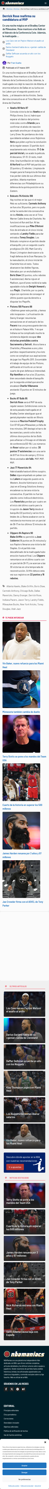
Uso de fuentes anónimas (13, 1435)
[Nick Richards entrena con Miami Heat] (24, 1301)
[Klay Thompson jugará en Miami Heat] (24, 1083)
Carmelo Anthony (11, 590)
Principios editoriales (11, 1410)
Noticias (9, 9)
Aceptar (24, 1465)
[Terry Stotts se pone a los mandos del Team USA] (24, 1195)
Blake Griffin (27, 586)
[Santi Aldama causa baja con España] (24, 1327)
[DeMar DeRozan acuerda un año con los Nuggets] (24, 1057)
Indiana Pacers (10, 599)
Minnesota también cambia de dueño (21, 711)
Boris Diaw (39, 586)
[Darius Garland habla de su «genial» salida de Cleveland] (24, 1030)
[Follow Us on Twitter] (12, 1389)
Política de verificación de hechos (16, 1431)
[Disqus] (24, 945)
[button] (45, 1442)
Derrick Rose (35, 595)
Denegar (24, 1472)
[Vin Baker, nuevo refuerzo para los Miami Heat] (24, 1136)
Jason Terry (23, 599)
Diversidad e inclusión (11, 1423)
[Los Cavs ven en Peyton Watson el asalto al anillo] (24, 1004)
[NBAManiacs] (12, 3)
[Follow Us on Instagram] (17, 1389)
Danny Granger (20, 595)
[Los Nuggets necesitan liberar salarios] (24, 1109)
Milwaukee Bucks (11, 604)
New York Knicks (28, 604)
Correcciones (8, 1418)
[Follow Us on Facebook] (6, 1389)
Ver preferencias (24, 1479)
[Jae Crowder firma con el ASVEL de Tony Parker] (24, 1274)
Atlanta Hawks (13, 586)
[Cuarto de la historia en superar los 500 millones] (24, 1222)
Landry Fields (37, 599)
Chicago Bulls (26, 590)
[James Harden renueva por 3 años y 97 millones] (24, 1248)
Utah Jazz (16, 608)
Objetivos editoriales (11, 1427)
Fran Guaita (16, 62)
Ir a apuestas (15, 1167)
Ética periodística (10, 1414)
